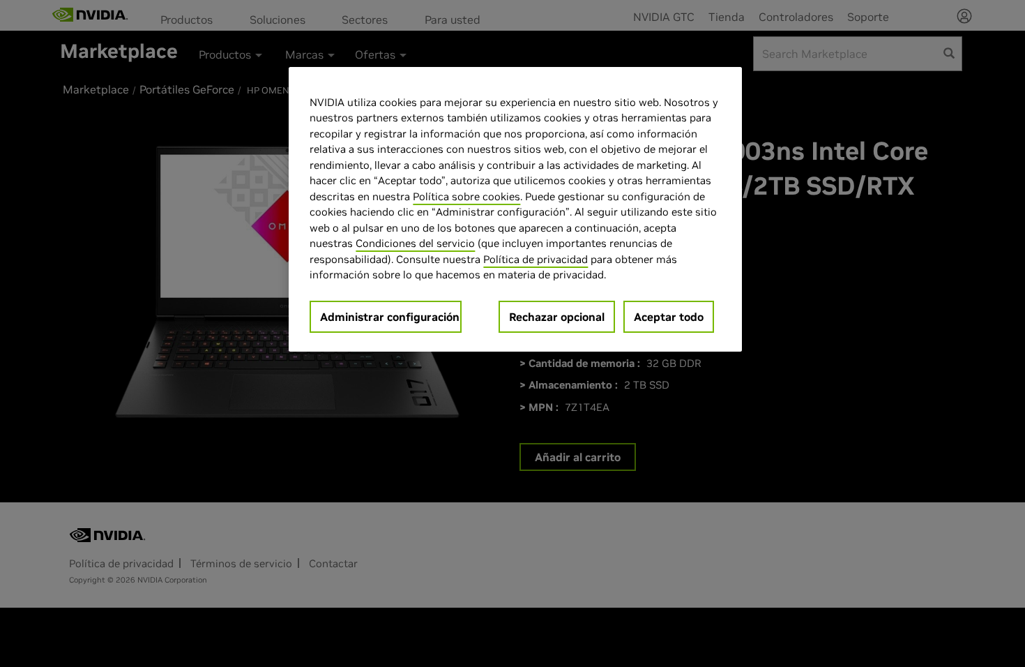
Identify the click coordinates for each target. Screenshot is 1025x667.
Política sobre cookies (466, 196)
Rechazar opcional (557, 317)
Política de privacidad (535, 259)
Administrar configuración (390, 317)
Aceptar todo (669, 317)
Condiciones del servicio (415, 243)
